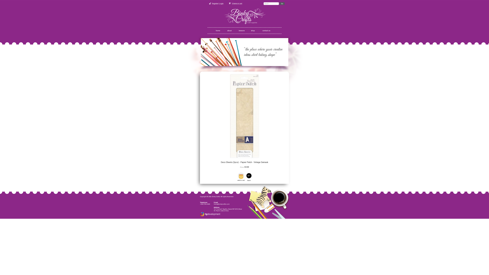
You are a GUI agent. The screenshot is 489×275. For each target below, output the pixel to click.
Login (221, 3)
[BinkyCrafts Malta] (244, 26)
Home (218, 31)
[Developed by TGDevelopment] (202, 216)
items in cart (237, 3)
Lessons (242, 31)
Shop (253, 31)
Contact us (266, 31)
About (229, 31)
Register (215, 3)
